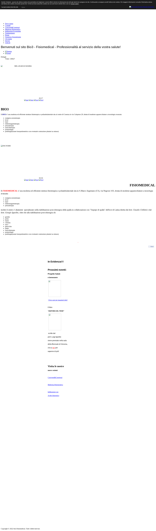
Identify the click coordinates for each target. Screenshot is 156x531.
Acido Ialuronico (53, 395)
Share (152, 246)
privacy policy (75, 4)
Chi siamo (8, 39)
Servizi (7, 41)
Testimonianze (10, 33)
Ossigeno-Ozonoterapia (13, 37)
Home (7, 35)
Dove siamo (9, 24)
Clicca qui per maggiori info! (57, 300)
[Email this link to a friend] (8, 53)
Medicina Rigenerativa (12, 29)
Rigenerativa (58, 385)
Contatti (7, 25)
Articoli (7, 43)
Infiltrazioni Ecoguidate (13, 31)
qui (54, 348)
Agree (23, 7)
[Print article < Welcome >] (8, 51)
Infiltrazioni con (53, 392)
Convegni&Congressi (12, 27)
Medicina (51, 385)
